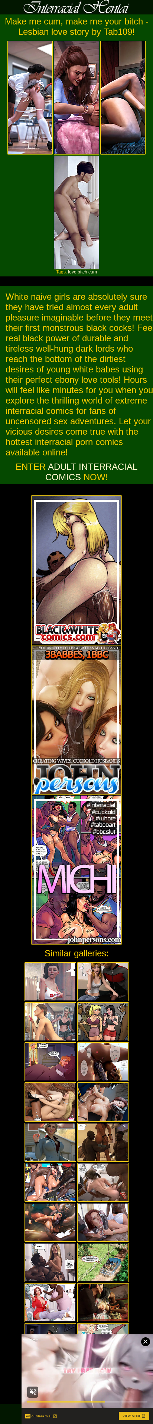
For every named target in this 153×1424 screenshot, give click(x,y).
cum (92, 272)
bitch (82, 272)
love (72, 272)
